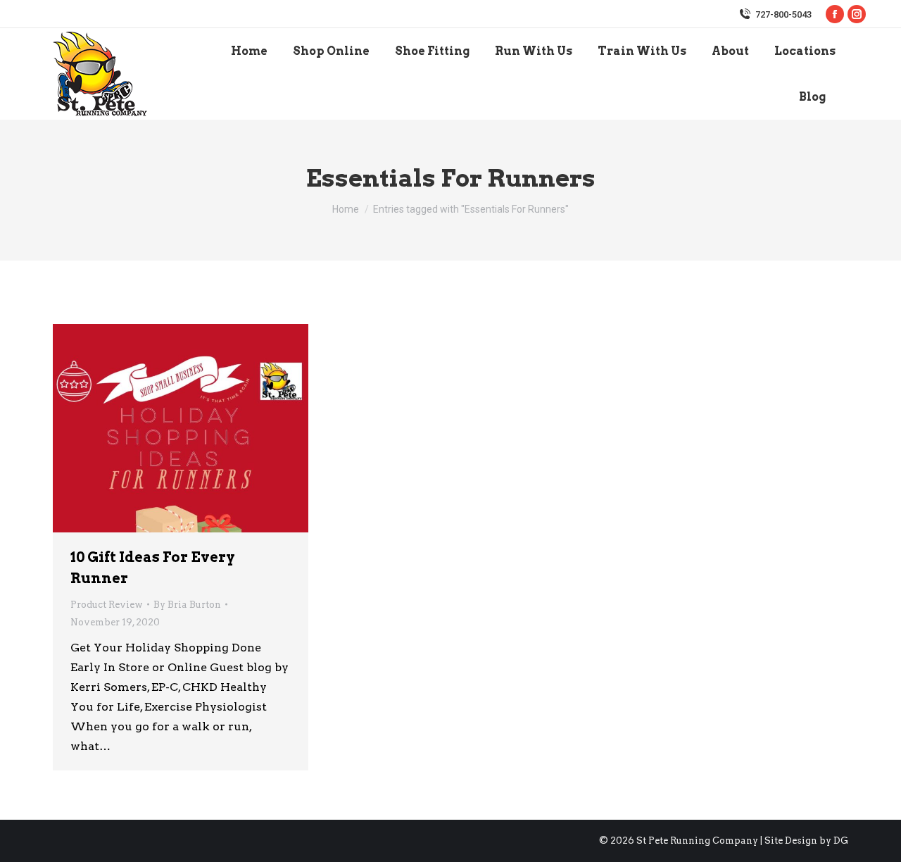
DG (840, 840)
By (187, 604)
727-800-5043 (783, 14)
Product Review (106, 604)
